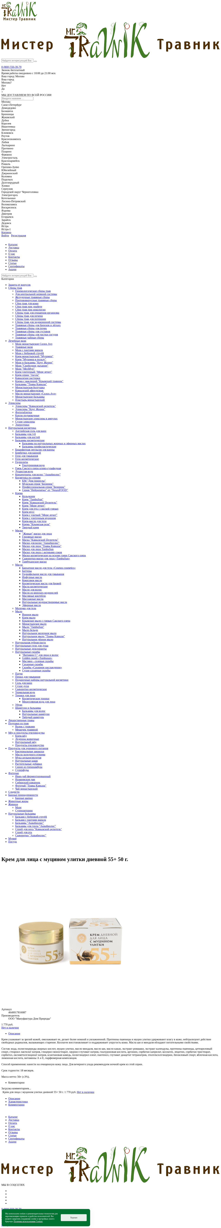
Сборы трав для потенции (30, 318)
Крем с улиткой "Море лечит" (39, 514)
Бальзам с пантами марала (30, 819)
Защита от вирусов (19, 284)
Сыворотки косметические (31, 689)
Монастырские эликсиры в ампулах (36, 418)
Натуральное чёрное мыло (37, 639)
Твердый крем (30, 527)
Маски (19, 530)
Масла (19, 564)
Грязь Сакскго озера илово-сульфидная (38, 468)
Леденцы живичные (27, 738)
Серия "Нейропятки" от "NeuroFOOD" (45, 490)
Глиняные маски (32, 536)
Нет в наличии (10, 1027)
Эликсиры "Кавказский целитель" (35, 406)
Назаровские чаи (25, 779)
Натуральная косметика (22, 427)
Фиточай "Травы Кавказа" (30, 785)
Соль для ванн (23, 682)
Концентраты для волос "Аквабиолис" (38, 474)
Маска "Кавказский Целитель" (40, 539)
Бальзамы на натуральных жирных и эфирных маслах (54, 443)
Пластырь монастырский (30, 399)
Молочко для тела (25, 608)
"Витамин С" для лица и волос (40, 654)
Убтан (18, 704)
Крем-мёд (21, 735)
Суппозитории (24, 810)
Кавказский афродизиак (29, 390)
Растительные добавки (28, 763)
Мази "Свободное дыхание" (31, 365)
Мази (18, 807)
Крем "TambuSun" (32, 499)
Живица (13, 804)
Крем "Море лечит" (33, 505)
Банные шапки (24, 798)
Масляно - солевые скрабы (38, 661)
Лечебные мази (17, 340)
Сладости (14, 791)
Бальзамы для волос (33, 710)
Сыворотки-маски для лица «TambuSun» (46, 558)
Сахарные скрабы (32, 664)
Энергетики (22, 424)
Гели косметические (27, 458)
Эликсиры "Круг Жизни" (30, 409)
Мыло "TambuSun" (33, 626)
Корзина (6, 232)
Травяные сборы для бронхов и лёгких (38, 325)
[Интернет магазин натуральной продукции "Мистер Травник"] (19, 19)
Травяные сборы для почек (31, 328)
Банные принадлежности (23, 794)
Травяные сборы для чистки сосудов (36, 334)
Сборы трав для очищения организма (37, 312)
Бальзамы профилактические (39, 446)
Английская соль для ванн (30, 430)
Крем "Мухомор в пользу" (30, 359)
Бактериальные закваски (29, 751)
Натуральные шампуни (36, 714)
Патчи (19, 673)
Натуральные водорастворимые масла (44, 602)
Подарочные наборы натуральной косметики (41, 679)
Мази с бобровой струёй (29, 353)
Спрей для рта (23, 832)
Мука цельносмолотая (28, 757)
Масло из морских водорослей (40, 592)
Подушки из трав (18, 723)
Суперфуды (22, 770)
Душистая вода (24, 471)
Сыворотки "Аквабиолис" (30, 835)
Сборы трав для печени (29, 315)
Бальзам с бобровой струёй (31, 816)
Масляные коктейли (34, 595)
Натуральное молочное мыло (39, 633)
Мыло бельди (30, 630)
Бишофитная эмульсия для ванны (35, 449)
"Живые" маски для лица (37, 533)
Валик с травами (25, 726)
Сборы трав (15, 287)
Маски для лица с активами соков (42, 552)
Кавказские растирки (27, 378)
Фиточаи (13, 773)
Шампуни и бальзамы (28, 707)
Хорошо (73, 1217)
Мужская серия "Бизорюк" (38, 483)
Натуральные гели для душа (31, 645)
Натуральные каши (26, 760)
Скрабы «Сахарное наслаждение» (42, 667)
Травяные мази (24, 346)
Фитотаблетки (23, 412)
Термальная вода (25, 692)
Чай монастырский (26, 788)
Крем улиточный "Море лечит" (33, 371)
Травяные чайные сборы (29, 337)
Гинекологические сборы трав (33, 291)
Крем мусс (28, 511)
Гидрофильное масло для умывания (43, 574)
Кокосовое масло (32, 580)
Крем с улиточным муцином (39, 518)
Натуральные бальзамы (22, 813)
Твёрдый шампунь (33, 717)
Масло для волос (32, 589)
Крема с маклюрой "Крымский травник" (39, 381)
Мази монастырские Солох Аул (33, 343)
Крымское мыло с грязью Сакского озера (46, 620)
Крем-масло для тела (34, 521)
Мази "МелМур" (25, 368)
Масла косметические (35, 586)
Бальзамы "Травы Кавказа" (31, 384)
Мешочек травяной (26, 729)
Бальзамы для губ (25, 434)
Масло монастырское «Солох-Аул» (35, 393)
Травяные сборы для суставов (32, 331)
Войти (5, 235)
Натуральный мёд (25, 742)
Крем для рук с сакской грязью (40, 508)
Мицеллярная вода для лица (38, 701)
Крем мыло (28, 617)
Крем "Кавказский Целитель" (39, 502)
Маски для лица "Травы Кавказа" (41, 546)
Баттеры (27, 570)
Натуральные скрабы (27, 651)
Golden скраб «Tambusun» (37, 658)
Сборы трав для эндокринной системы (38, 322)
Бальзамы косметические (30, 440)
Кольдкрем (28, 496)
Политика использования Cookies (28, 1221)
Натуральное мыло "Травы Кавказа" (43, 636)
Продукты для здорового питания (28, 748)
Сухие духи (22, 686)
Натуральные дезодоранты (31, 648)
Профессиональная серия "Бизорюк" (43, 486)
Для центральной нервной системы (36, 294)
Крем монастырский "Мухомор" (34, 356)
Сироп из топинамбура (28, 766)
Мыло (18, 611)
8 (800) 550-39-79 (11, 67)
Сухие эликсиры (25, 421)
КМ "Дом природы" (34, 480)
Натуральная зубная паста (30, 642)
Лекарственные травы (21, 720)
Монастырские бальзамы (30, 396)
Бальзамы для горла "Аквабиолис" (35, 826)
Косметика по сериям (27, 477)
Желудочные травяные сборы (32, 297)
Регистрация (18, 235)
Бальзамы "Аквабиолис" (29, 822)
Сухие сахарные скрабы (36, 670)
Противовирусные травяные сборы (36, 300)
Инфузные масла (32, 577)
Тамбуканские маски (34, 561)
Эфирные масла (31, 605)
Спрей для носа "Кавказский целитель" (38, 829)
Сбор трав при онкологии (30, 309)
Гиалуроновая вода (33, 465)
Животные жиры (18, 801)
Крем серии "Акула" (27, 374)
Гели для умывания (26, 455)
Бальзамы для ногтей (27, 437)
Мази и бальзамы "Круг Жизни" (34, 362)
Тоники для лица (25, 695)
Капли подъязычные (27, 415)
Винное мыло (30, 614)
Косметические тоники (35, 698)
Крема (19, 493)
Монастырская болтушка (30, 387)
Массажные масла (32, 598)
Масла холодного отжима (30, 754)
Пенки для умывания (27, 676)
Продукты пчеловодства (29, 745)
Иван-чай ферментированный (33, 776)
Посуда (12, 841)
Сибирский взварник (27, 782)
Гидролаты (21, 462)
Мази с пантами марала (29, 350)
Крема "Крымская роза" (36, 524)
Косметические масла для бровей (41, 583)
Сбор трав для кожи (27, 303)
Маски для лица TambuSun (38, 549)
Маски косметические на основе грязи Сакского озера (54, 555)
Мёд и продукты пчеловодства (26, 732)
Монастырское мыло (34, 623)
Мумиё (12, 838)
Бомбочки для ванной (28, 452)
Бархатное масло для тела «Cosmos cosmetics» (49, 567)
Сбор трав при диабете (28, 306)
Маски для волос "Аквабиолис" (41, 542)
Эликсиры (14, 402)
